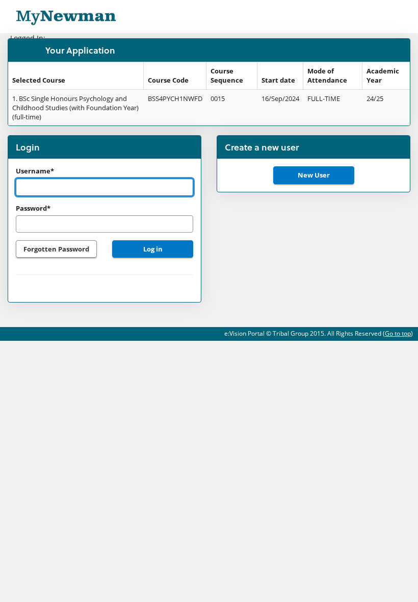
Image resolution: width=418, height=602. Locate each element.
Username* (35, 170)
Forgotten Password (56, 249)
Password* (33, 208)
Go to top (398, 333)
